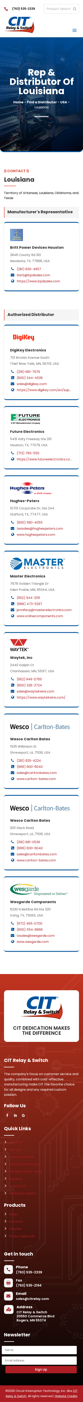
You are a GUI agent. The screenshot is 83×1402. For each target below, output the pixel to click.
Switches (15, 1229)
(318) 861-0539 (28, 842)
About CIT (16, 1142)
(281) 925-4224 (29, 760)
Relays (13, 1214)
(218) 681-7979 (28, 371)
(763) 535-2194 (29, 1285)
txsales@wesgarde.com (36, 935)
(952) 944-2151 (28, 597)
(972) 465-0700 (29, 923)
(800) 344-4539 (30, 378)
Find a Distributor (42, 102)
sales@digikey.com (32, 384)
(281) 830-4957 (29, 269)
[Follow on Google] (23, 1115)
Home (18, 102)
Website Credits (66, 1396)
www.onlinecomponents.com (40, 616)
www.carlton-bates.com (36, 779)
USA (63, 102)
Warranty (15, 1179)
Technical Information (24, 1164)
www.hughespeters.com (36, 534)
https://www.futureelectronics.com (45, 459)
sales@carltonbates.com (37, 772)
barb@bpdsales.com (33, 275)
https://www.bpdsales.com (38, 281)
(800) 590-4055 (30, 522)
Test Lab (15, 1150)
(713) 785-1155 (28, 453)
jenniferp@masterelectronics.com (44, 610)
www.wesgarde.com (33, 941)
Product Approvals (22, 1236)
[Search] (75, 8)
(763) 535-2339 (23, 9)
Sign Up (41, 1369)
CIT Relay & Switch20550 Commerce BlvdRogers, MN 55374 (35, 1316)
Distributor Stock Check (25, 1171)
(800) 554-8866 (30, 929)
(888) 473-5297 (29, 604)
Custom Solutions (21, 1157)
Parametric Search (22, 1193)
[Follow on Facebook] (7, 1115)
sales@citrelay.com (32, 1298)
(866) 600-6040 (30, 766)
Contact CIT (17, 1186)
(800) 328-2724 (29, 685)
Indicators (16, 1222)
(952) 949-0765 (29, 679)
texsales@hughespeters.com (40, 528)
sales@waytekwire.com (35, 691)
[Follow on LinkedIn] (15, 1115)
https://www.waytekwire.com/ (41, 697)
